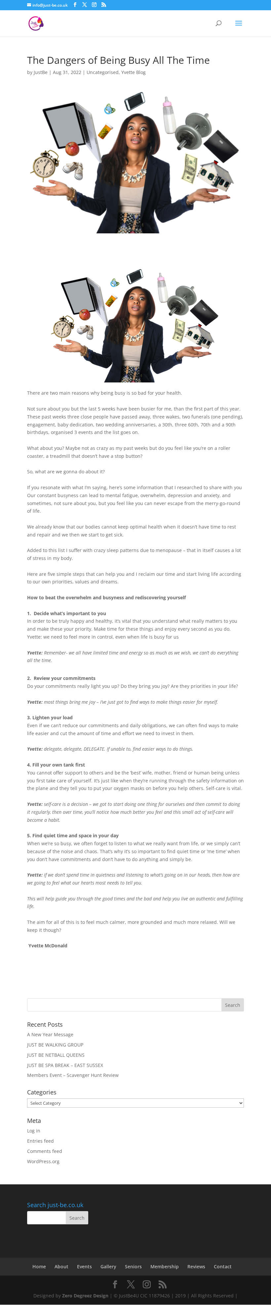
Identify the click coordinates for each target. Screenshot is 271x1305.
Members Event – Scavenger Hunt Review (73, 1075)
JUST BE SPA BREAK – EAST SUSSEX (65, 1065)
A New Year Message (50, 1034)
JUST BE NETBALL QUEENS (56, 1055)
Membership (164, 1266)
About (61, 1266)
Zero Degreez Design (85, 1295)
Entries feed (40, 1141)
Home (39, 1266)
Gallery (108, 1266)
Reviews (196, 1266)
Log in (33, 1130)
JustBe (41, 72)
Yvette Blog (133, 72)
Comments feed (44, 1151)
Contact (223, 1266)
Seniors (133, 1266)
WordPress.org (43, 1161)
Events (84, 1266)
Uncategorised (103, 72)
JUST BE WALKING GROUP (55, 1045)
